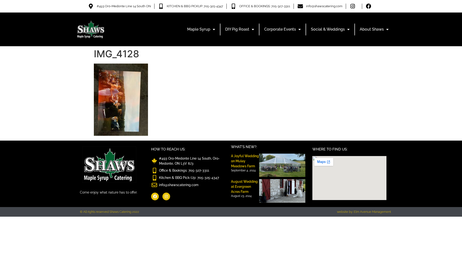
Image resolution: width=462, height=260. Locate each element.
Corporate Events (280, 29)
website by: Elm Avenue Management (364, 212)
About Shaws (372, 29)
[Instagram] (166, 196)
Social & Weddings (328, 29)
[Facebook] (155, 196)
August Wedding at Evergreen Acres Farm (244, 187)
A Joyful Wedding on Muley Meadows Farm (245, 161)
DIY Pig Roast (237, 29)
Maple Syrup (198, 29)
